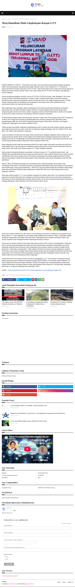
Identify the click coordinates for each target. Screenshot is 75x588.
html (7, 557)
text (7, 559)
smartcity (9, 19)
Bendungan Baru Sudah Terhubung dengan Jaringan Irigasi (61, 303)
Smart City (22, 275)
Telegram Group (6, 487)
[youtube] (19, 394)
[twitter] (55, 386)
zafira (3, 27)
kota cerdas (16, 275)
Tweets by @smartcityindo (10, 576)
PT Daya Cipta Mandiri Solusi (9, 475)
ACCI (39, 477)
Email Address (8, 525)
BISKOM (4, 473)
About (64, 582)
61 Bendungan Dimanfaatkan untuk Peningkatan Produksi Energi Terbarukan (37, 304)
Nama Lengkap (8, 532)
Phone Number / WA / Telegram (13, 540)
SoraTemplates (12, 584)
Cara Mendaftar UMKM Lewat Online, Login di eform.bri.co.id (28, 405)
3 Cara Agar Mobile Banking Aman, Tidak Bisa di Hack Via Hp (28, 421)
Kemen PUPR (9, 275)
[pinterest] (19, 390)
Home (59, 582)
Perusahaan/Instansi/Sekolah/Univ (14, 547)
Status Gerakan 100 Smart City (10, 498)
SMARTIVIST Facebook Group (46, 487)
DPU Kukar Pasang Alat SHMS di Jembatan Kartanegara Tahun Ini (12, 303)
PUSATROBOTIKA (43, 473)
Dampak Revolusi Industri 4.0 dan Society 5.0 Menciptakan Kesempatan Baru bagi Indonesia (37, 413)
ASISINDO (5, 477)
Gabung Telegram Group (9, 376)
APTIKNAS (41, 475)
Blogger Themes (29, 584)
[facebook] (19, 386)
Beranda (4, 19)
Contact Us (70, 582)
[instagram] (55, 390)
